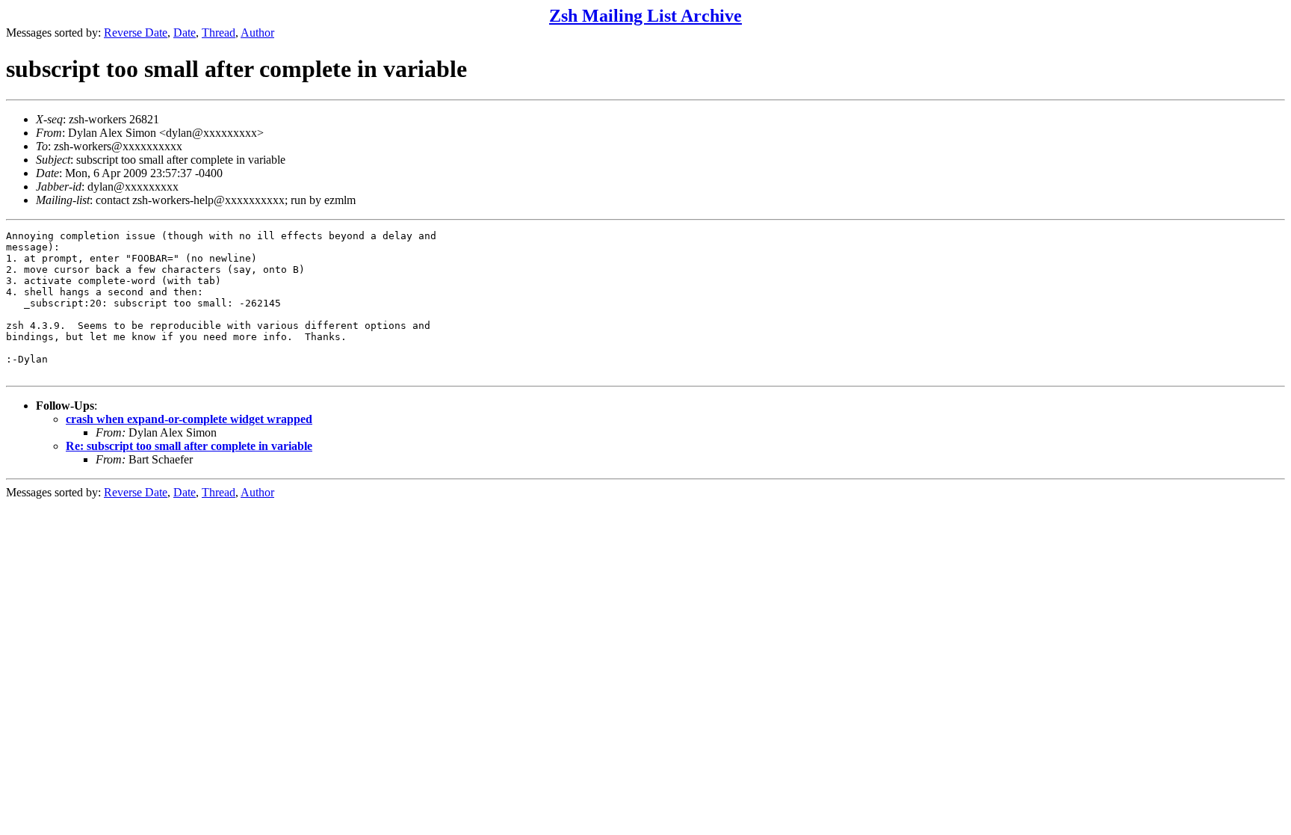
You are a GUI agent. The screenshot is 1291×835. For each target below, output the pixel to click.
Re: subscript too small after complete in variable (189, 446)
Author (257, 32)
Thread (218, 32)
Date (184, 32)
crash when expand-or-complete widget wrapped (189, 419)
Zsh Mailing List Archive (645, 15)
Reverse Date (135, 32)
